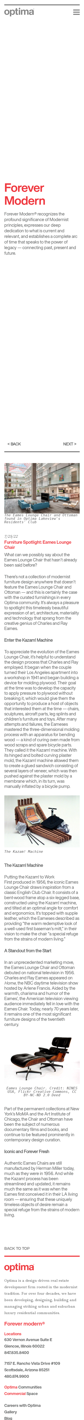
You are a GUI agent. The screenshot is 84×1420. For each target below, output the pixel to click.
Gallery (10, 1412)
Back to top (17, 1248)
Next (68, 444)
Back (16, 444)
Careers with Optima (22, 1405)
